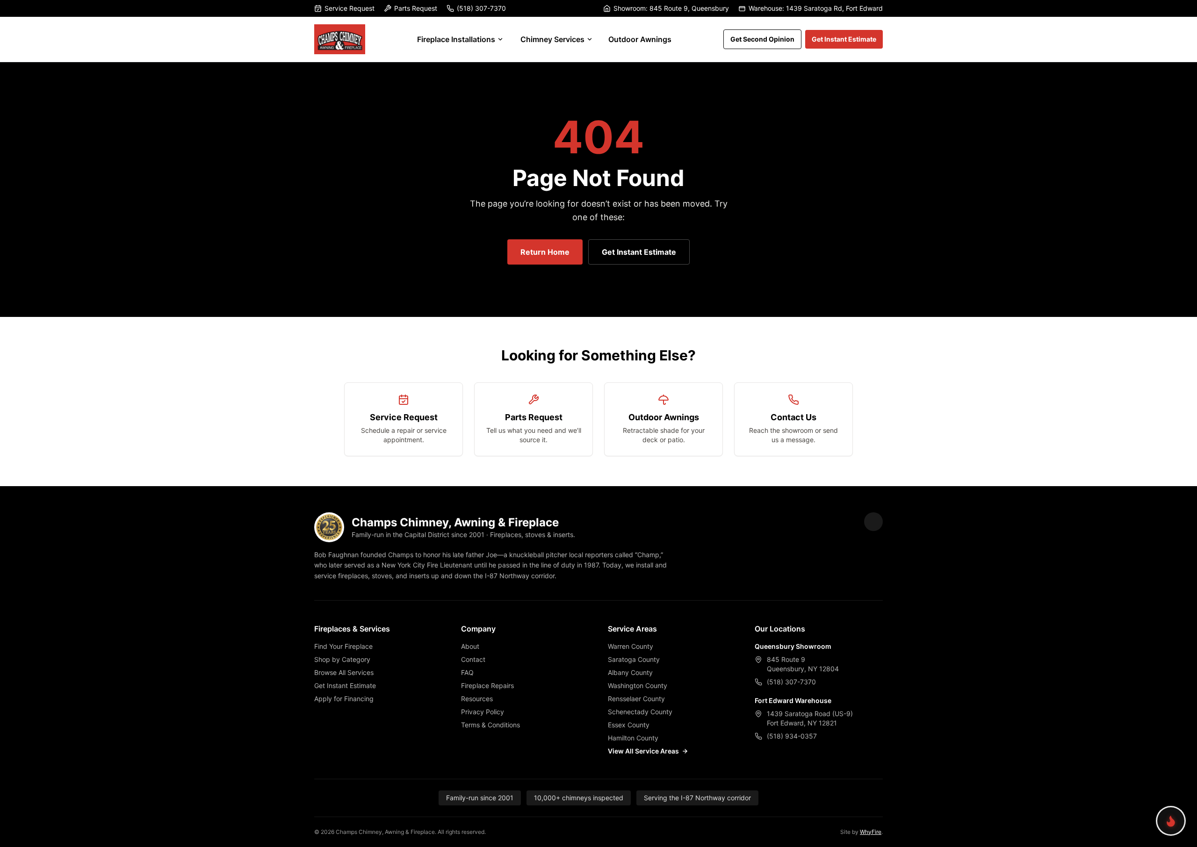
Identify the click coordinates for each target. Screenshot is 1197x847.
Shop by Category (342, 659)
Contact (473, 659)
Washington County (637, 685)
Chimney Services (552, 39)
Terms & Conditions (490, 725)
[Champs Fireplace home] (339, 39)
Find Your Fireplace (343, 646)
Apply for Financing (344, 699)
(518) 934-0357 (792, 736)
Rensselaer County (636, 699)
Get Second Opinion (762, 39)
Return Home (545, 252)
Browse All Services (344, 672)
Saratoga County (634, 659)
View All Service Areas (643, 751)
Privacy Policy (482, 712)
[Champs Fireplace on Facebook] (873, 521)
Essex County (628, 725)
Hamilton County (633, 738)
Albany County (630, 672)
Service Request (349, 8)
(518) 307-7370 (481, 8)
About (470, 646)
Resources (477, 699)
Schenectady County (640, 712)
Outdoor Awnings (639, 39)
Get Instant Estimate (844, 39)
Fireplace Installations (456, 39)
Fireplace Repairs (487, 685)
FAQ (467, 672)
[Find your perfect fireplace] (1171, 821)
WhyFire (870, 831)
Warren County (630, 646)
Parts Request (415, 8)
